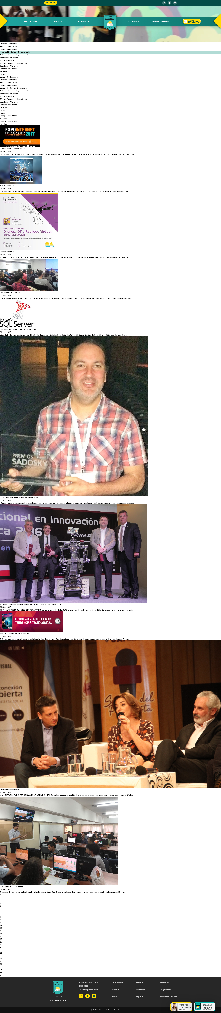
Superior (139, 997)
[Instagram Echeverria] (164, 3)
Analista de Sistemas (9, 57)
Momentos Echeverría (161, 21)
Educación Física (7, 60)
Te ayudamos (133, 21)
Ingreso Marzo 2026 (8, 46)
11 (1, 922)
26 (1, 964)
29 (1, 972)
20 (1, 947)
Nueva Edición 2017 (8, 185)
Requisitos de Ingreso (9, 49)
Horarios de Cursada (8, 68)
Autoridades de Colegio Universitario (15, 55)
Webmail (115, 990)
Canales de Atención (9, 66)
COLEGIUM (52, 2)
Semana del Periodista (9, 789)
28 (1, 969)
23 (1, 956)
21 (1, 950)
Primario (139, 983)
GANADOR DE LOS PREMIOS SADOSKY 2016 (19, 497)
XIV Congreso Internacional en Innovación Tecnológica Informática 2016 (30, 604)
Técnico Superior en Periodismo (13, 63)
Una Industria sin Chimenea (11, 886)
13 (1, 928)
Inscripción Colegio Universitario (13, 88)
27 (1, 967)
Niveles (57, 21)
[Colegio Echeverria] (110, 22)
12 (1, 925)
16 (1, 936)
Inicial (114, 997)
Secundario (140, 990)
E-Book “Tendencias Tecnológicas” (15, 633)
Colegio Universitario (8, 116)
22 (1, 953)
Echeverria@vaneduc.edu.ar (89, 990)
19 (1, 944)
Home (2, 113)
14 (1, 931)
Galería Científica (7, 252)
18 (1, 942)
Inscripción (4, 77)
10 (1, 920)
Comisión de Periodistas (10, 292)
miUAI (2, 74)
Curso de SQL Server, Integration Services (18, 329)
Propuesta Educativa (8, 44)
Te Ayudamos (165, 990)
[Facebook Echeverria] (169, 3)
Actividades (82, 21)
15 (1, 933)
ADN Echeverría (30, 21)
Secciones (14, 77)
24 (1, 958)
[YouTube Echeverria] (175, 3)
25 (1, 961)
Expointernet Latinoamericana (13, 149)
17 (1, 939)
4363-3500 (83, 986)
